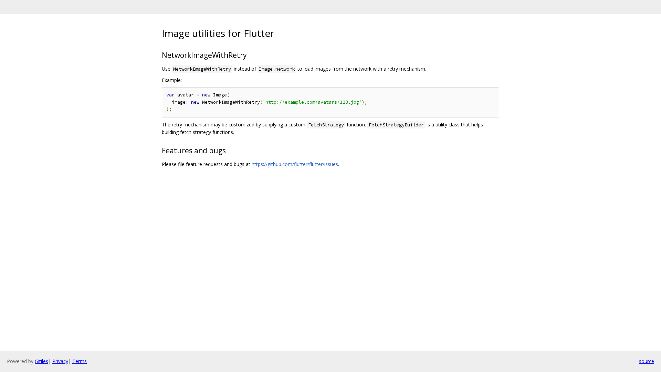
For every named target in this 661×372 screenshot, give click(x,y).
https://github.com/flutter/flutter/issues (295, 164)
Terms (79, 361)
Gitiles (41, 361)
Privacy (60, 361)
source (646, 361)
